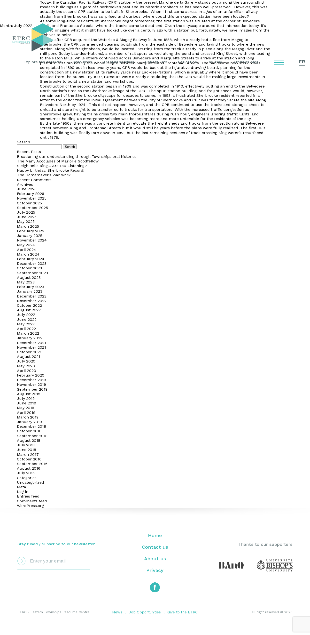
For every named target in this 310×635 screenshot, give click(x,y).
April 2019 (26, 412)
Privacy (154, 570)
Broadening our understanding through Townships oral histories (77, 156)
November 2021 (31, 347)
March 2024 (28, 254)
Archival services (118, 62)
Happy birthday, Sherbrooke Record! (50, 170)
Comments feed (32, 501)
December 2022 (31, 296)
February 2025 (30, 231)
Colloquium (156, 62)
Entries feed (28, 496)
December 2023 (31, 263)
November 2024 (32, 240)
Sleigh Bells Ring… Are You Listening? (52, 165)
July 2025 (26, 212)
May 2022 (26, 324)
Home (155, 535)
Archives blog (245, 62)
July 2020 (26, 361)
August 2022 (29, 310)
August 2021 (28, 356)
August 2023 (29, 277)
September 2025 (32, 207)
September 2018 (32, 436)
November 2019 (31, 384)
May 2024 (26, 244)
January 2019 (29, 421)
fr (302, 61)
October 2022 (29, 305)
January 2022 (29, 338)
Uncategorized (30, 482)
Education (187, 62)
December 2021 (31, 342)
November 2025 (31, 198)
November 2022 (31, 300)
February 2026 (30, 193)
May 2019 (25, 407)
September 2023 (32, 273)
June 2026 (27, 189)
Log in (22, 491)
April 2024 (26, 249)
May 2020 (26, 366)
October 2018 (29, 431)
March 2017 (28, 454)
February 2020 (30, 375)
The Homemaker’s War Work (43, 175)
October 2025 (29, 203)
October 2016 (29, 459)
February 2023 (30, 286)
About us (155, 559)
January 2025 (29, 235)
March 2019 (28, 417)
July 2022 (26, 314)
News (117, 612)
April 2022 (26, 328)
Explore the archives (42, 62)
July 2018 (26, 445)
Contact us (155, 547)
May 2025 (26, 221)
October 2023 (29, 268)
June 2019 (26, 403)
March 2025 (28, 226)
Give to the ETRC (182, 612)
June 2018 (26, 449)
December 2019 (31, 380)
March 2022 (28, 333)
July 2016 (26, 473)
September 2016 (32, 463)
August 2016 (28, 468)
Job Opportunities (145, 612)
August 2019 (28, 394)
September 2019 (32, 389)
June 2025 (27, 217)
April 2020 (26, 370)
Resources (82, 62)
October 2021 (29, 352)
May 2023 (26, 282)
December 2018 (31, 426)
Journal (215, 62)
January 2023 (29, 291)
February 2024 (30, 259)
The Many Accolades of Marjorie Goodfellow (58, 161)
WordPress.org (30, 505)
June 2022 (27, 319)
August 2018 (28, 440)
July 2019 (26, 398)
